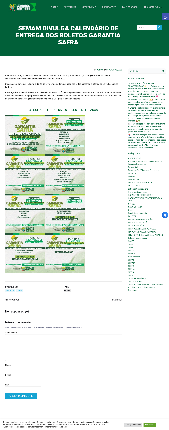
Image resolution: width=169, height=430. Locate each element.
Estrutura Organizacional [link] (138, 189)
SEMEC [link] (131, 266)
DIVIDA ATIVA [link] (133, 179)
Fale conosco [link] (130, 7)
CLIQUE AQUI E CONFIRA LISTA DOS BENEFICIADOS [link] (63, 110)
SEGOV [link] (131, 250)
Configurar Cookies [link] (133, 424)
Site (7, 384)
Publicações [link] (109, 7)
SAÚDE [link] (131, 241)
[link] (165, 16)
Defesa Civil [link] (133, 167)
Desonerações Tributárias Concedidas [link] (143, 170)
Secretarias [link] (89, 7)
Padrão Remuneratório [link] (137, 213)
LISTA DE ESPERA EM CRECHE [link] (140, 195)
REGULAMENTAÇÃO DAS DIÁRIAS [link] (142, 232)
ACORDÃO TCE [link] (134, 158)
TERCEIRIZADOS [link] (135, 281)
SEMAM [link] (19, 290)
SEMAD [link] (131, 260)
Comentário (11, 332)
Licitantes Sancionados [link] (137, 192)
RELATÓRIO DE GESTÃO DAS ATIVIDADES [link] (145, 235)
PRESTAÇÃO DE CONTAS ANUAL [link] (142, 229)
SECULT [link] (131, 244)
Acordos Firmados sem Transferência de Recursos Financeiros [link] (145, 163)
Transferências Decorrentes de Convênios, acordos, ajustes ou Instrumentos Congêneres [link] (145, 287)
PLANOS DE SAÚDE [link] (136, 225)
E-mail (8, 375)
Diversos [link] (131, 176)
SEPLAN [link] (131, 269)
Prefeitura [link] (70, 7)
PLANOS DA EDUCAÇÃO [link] (138, 222)
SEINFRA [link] (131, 253)
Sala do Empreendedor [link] (137, 238)
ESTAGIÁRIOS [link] (134, 185)
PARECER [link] (132, 216)
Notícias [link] (131, 204)
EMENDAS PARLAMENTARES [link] (140, 182)
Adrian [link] (100, 70)
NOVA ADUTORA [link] (135, 207)
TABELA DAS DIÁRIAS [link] (137, 278)
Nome (8, 365)
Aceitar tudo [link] (149, 424)
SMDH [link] (130, 275)
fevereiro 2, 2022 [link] (114, 70)
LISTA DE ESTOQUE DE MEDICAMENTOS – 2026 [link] (145, 199)
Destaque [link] (10, 290)
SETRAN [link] (131, 272)
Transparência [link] (152, 7)
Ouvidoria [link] (132, 210)
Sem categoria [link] (134, 256)
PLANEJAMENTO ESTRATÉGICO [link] (141, 219)
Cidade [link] (54, 7)
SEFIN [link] (130, 247)
